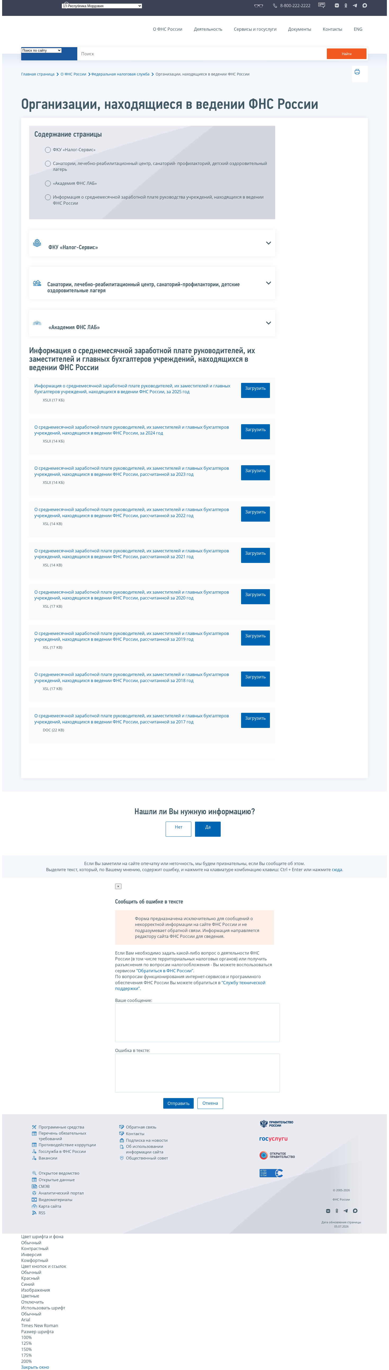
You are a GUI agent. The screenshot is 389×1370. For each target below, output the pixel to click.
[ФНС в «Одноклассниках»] (346, 6)
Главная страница (38, 74)
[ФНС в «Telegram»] (355, 6)
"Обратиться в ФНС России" (164, 971)
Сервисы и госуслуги (255, 29)
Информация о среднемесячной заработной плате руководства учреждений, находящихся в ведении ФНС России (158, 200)
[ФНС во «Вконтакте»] (337, 6)
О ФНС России (167, 29)
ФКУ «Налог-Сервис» (74, 150)
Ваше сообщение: (133, 1000)
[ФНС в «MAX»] (364, 6)
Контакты (332, 29)
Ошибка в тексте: (132, 1050)
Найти (346, 54)
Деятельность (208, 29)
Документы (299, 29)
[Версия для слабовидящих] (259, 5)
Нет (178, 827)
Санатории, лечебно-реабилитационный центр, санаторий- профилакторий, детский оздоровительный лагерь (160, 166)
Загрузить (255, 388)
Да (208, 827)
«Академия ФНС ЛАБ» (75, 183)
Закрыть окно (35, 1367)
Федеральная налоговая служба (120, 74)
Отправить (178, 1103)
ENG (358, 29)
